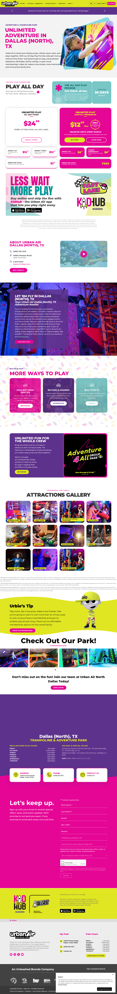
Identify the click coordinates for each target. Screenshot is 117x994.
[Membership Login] (94, 3)
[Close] (113, 974)
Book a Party (101, 3)
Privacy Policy (101, 870)
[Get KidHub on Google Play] (34, 210)
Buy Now (75, 140)
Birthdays (25, 406)
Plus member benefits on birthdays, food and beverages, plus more (85, 134)
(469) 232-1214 (58, 775)
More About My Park (96, 956)
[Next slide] (104, 10)
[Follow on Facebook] (11, 954)
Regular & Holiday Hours (21, 264)
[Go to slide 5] (61, 669)
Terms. (61, 871)
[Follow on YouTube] (22, 954)
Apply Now (58, 688)
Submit (66, 876)
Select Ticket (31, 140)
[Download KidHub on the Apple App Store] (18, 210)
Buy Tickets (111, 3)
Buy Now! (22, 472)
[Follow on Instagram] (14, 954)
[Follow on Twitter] (18, 954)
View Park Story (24, 342)
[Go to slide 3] (58, 669)
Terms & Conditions (16, 991)
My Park (22, 3)
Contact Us (91, 775)
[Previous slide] (12, 10)
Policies (28, 991)
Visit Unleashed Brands (96, 969)
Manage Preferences (104, 989)
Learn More (96, 140)
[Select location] (91, 3)
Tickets (91, 403)
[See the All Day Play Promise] (38, 92)
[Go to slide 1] (55, 669)
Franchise (62, 3)
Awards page (23, 337)
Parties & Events (50, 3)
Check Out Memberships (22, 630)
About (70, 3)
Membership (38, 3)
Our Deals (30, 3)
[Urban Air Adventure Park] (33, 934)
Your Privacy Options (39, 991)
